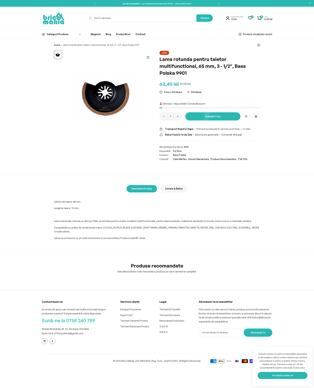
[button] (94, 3)
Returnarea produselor (171, 320)
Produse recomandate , (224, 159)
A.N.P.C (163, 332)
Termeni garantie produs (134, 320)
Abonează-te (258, 332)
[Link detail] (45, 341)
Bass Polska (179, 155)
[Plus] (178, 116)
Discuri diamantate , (199, 159)
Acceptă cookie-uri (282, 375)
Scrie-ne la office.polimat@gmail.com (62, 333)
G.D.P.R (163, 326)
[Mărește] (148, 57)
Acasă (57, 45)
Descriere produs (141, 188)
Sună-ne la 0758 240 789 (68, 320)
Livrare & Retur (174, 188)
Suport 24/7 (126, 315)
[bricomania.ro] (53, 18)
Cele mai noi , (180, 159)
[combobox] (149, 18)
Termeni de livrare (169, 315)
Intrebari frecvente (130, 309)
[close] (310, 3)
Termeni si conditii (169, 309)
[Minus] (164, 116)
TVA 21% (242, 159)
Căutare (204, 18)
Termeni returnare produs (134, 326)
